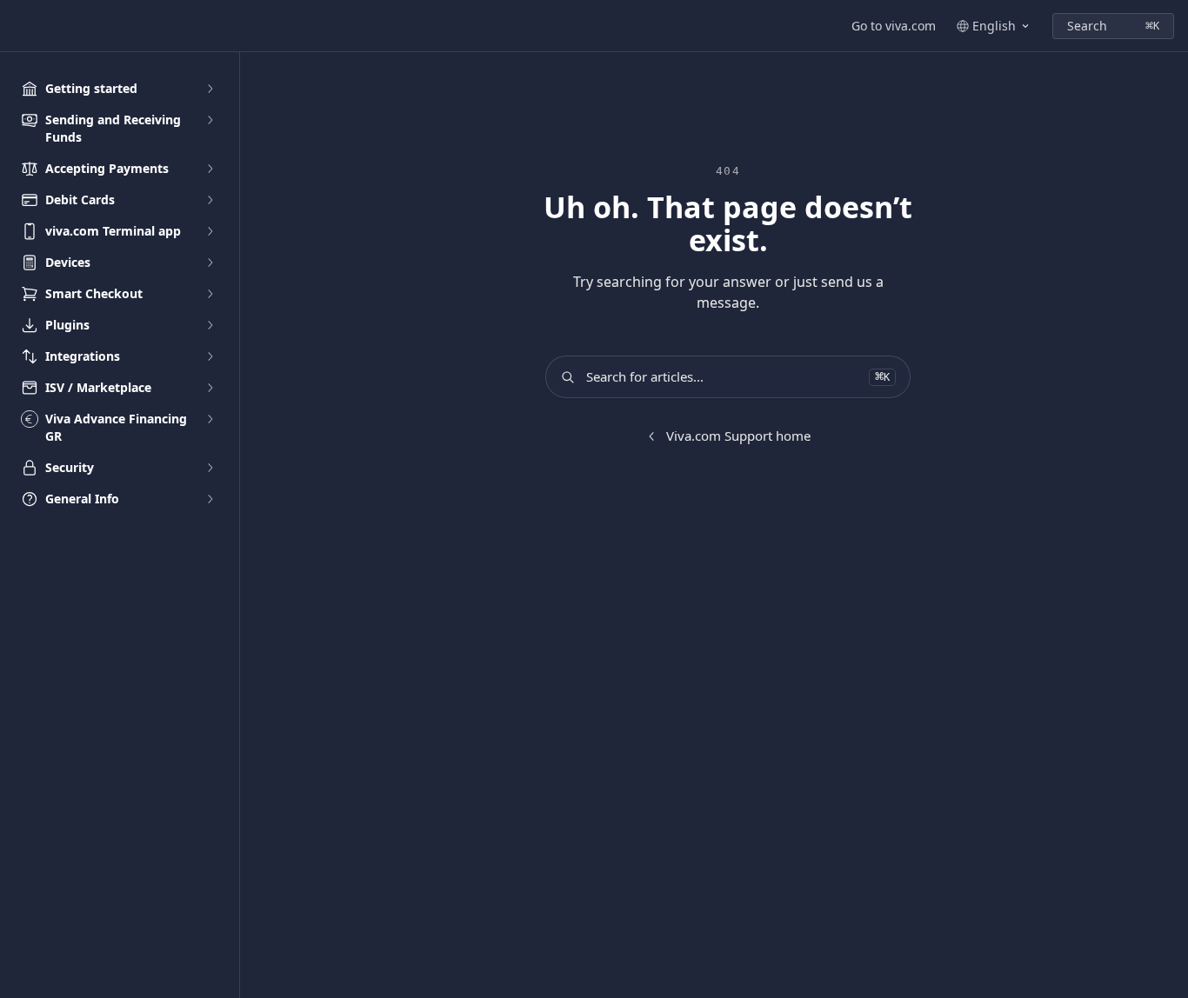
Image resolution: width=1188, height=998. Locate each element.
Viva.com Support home (738, 435)
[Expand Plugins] (209, 325)
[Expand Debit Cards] (209, 200)
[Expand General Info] (209, 499)
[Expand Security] (209, 468)
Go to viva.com (893, 25)
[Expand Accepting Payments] (209, 168)
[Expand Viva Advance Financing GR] (209, 419)
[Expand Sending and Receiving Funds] (209, 120)
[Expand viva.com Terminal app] (209, 231)
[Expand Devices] (209, 262)
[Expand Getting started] (209, 89)
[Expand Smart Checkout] (209, 294)
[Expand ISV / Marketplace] (209, 388)
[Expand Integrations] (209, 356)
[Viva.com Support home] (17, 26)
